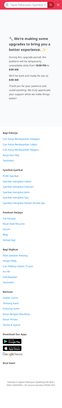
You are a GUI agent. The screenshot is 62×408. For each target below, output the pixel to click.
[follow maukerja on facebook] (5, 370)
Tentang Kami (11, 303)
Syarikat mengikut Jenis (16, 192)
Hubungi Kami (11, 308)
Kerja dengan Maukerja (16, 314)
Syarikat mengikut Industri (18, 186)
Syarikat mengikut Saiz (16, 197)
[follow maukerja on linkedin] (35, 370)
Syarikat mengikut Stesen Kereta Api (24, 203)
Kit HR (6, 271)
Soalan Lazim (10, 297)
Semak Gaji (9, 240)
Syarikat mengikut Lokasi (17, 181)
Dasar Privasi (10, 319)
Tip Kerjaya (9, 218)
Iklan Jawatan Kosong (15, 255)
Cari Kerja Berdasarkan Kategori (21, 139)
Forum (6, 229)
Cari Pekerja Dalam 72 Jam (18, 266)
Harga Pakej (10, 260)
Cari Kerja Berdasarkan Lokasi (20, 144)
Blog (5, 234)
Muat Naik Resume (14, 223)
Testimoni (8, 160)
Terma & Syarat (11, 324)
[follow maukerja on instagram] (27, 370)
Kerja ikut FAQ (11, 155)
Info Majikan (10, 277)
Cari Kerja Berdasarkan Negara (21, 149)
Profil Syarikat (10, 176)
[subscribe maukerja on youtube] (20, 370)
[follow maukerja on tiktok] (43, 370)
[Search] (50, 5)
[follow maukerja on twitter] (12, 370)
